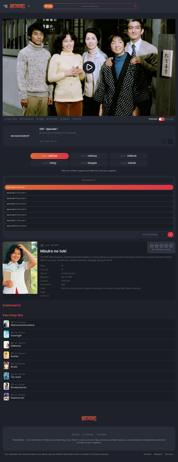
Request (158, 454)
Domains (169, 454)
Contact (147, 454)
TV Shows (88, 434)
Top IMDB (101, 434)
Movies (75, 434)
